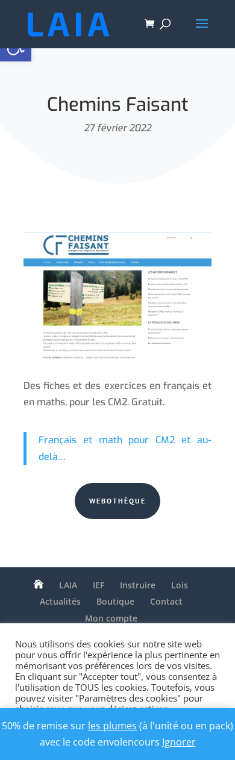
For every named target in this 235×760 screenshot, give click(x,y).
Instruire (137, 585)
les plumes (112, 725)
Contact (166, 601)
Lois (179, 585)
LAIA (68, 585)
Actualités (60, 601)
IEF (98, 585)
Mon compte (111, 618)
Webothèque (117, 500)
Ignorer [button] (179, 742)
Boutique (115, 601)
